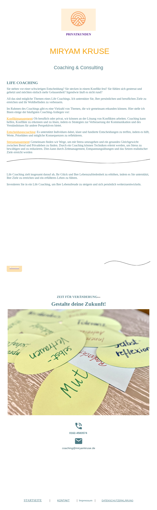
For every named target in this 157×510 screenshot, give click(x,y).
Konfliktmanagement (19, 118)
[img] (78, 20)
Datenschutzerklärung (117, 500)
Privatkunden (78, 34)
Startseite (33, 500)
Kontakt (63, 500)
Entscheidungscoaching (21, 132)
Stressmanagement (18, 142)
